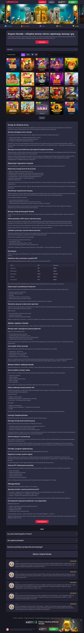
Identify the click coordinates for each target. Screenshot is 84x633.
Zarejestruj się (42, 2)
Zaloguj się (51, 2)
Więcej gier (42, 118)
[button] (1, 14)
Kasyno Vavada (42, 42)
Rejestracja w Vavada (42, 521)
